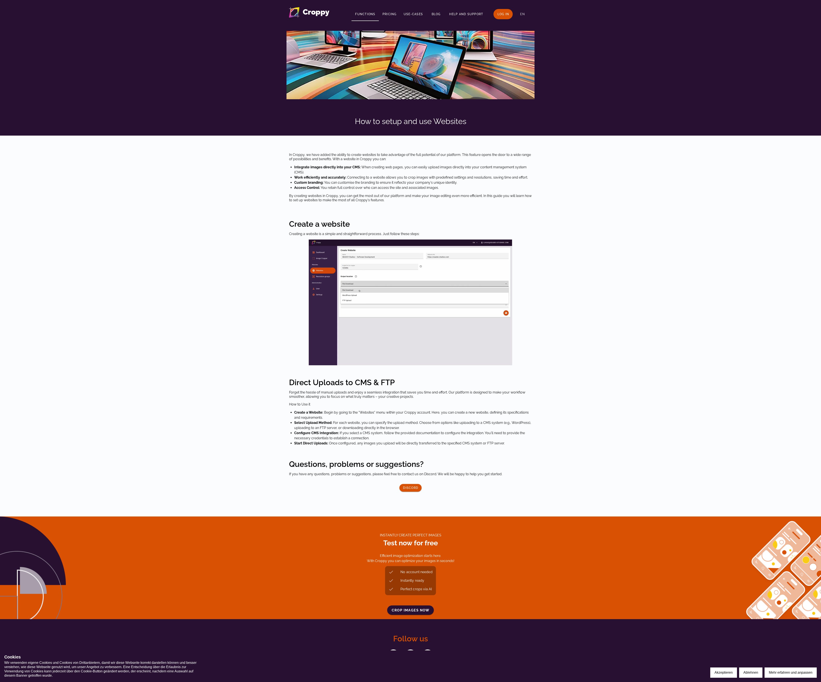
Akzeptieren (724, 672)
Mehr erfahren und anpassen (790, 672)
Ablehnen (750, 672)
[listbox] (410, 580)
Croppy (316, 11)
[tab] (365, 14)
